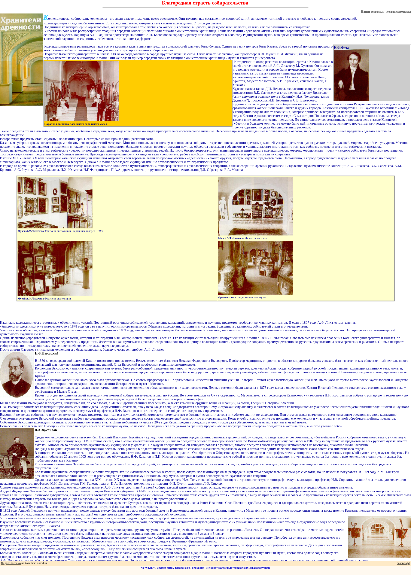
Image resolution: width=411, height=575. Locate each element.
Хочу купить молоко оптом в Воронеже (165, 567)
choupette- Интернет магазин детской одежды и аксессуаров (231, 567)
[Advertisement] (205, 311)
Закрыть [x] (403, 563)
